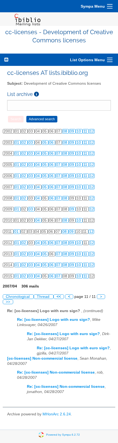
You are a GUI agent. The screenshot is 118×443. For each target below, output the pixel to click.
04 (38, 153)
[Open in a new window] (36, 94)
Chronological (18, 297)
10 (79, 131)
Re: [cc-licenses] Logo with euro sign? (53, 320)
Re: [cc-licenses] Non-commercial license (56, 372)
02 (24, 142)
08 (65, 131)
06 (52, 142)
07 (58, 153)
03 (31, 142)
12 (92, 131)
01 (17, 142)
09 (72, 131)
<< (59, 297)
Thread (43, 297)
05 (45, 142)
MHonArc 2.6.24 (57, 414)
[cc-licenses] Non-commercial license (42, 358)
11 (85, 131)
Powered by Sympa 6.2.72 (63, 434)
